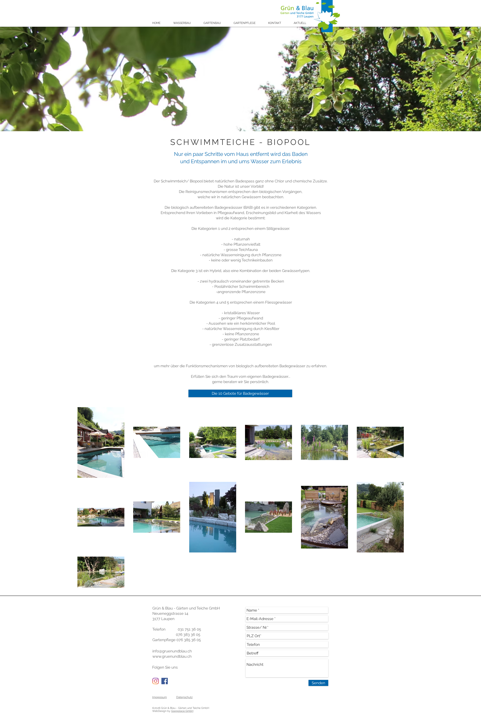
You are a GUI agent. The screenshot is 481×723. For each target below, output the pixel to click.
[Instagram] (155, 681)
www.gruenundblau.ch (172, 656)
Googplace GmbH (182, 710)
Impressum (159, 697)
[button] (184, 23)
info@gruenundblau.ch (172, 651)
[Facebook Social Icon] (164, 681)
